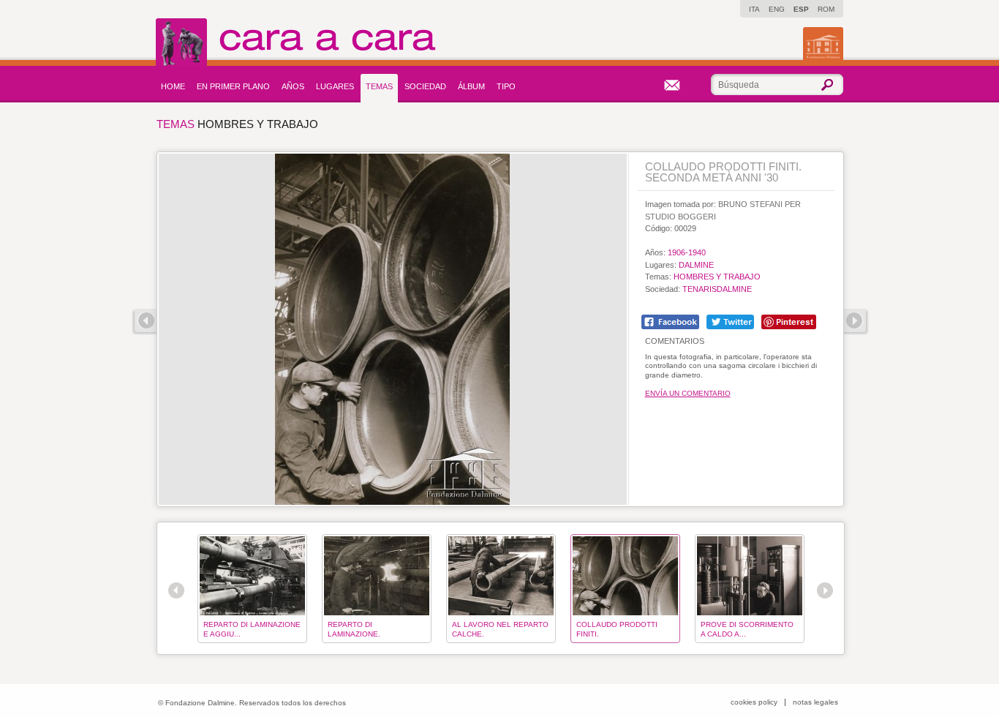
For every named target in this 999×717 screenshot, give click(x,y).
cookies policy (754, 702)
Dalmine (696, 264)
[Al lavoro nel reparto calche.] (501, 575)
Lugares (335, 86)
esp (801, 9)
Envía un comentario (688, 393)
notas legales (815, 702)
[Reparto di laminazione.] (376, 575)
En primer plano (233, 86)
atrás (144, 322)
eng (777, 9)
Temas (379, 86)
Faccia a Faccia (327, 42)
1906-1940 (687, 252)
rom (826, 9)
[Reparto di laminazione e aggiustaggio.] (252, 575)
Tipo (506, 86)
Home (173, 86)
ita (754, 9)
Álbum (471, 86)
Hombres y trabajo (717, 276)
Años (293, 86)
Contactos (672, 85)
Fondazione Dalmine (823, 43)
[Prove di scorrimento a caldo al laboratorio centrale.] (749, 575)
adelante (856, 322)
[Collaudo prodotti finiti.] (625, 575)
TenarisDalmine (717, 289)
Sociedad (425, 86)
